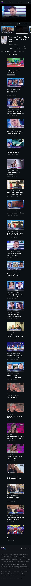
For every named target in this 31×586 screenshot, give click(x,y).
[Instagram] (25, 548)
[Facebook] (21, 548)
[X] (29, 548)
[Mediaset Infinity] (3, 2)
